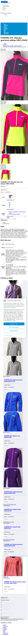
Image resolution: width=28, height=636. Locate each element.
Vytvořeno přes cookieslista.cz (8, 335)
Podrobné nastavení (14, 330)
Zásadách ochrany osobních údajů (10, 307)
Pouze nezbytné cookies (14, 327)
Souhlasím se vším (14, 323)
